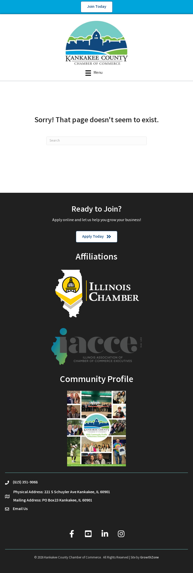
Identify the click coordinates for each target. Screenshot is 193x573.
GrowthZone (149, 557)
